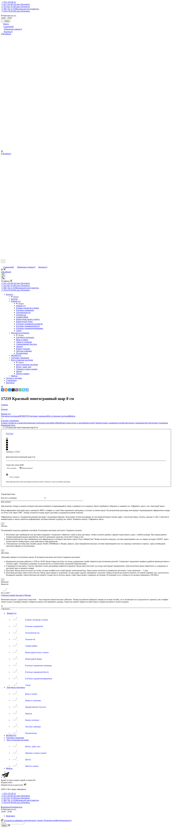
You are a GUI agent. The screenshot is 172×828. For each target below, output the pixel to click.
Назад (16, 297)
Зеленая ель (43, 423)
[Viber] (16, 389)
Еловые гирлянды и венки (12, 423)
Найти (4, 826)
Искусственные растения (27, 364)
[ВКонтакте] (2, 389)
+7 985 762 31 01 (20, 9)
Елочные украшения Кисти (138, 423)
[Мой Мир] (9, 389)
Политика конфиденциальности (58, 820)
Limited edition (54, 423)
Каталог (14, 299)
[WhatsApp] (20, 389)
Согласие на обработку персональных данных (23, 820)
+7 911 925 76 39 (15, 7)
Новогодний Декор (92, 423)
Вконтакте (10, 816)
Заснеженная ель (31, 423)
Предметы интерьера (25, 337)
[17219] (9, 434)
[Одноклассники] (6, 389)
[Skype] (23, 389)
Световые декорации (38, 416)
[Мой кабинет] (2, 264)
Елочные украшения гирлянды (113, 423)
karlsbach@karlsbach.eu (12, 807)
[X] (13, 389)
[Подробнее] (2, 606)
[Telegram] (27, 389)
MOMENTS (24, 416)
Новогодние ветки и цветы (72, 423)
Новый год (21, 306)
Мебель (72, 416)
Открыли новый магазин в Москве (16, 595)
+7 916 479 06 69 (15, 11)
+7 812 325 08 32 (9, 2)
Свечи (12, 425)
